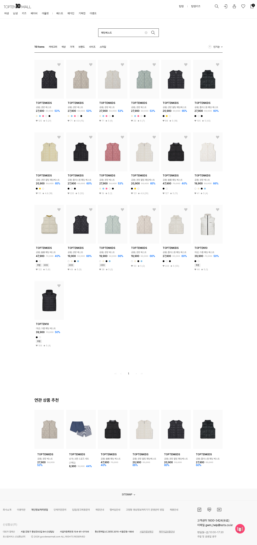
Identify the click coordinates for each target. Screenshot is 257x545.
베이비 (34, 13)
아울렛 (45, 13)
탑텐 (181, 6)
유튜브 (219, 510)
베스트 (59, 13)
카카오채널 (209, 510)
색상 (63, 46)
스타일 (103, 46)
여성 (6, 13)
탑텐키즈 (195, 6)
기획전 (82, 13)
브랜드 (81, 46)
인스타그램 (199, 510)
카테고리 (53, 46)
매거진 (70, 13)
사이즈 (92, 46)
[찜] (59, 64)
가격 (72, 46)
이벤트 (93, 13)
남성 (15, 13)
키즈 (24, 13)
